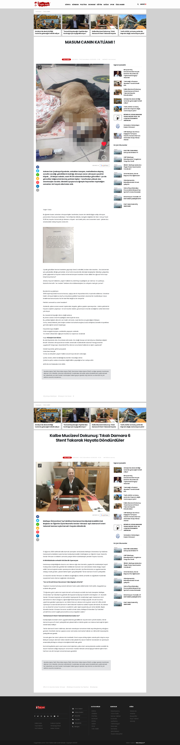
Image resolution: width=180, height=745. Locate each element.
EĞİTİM (99, 4)
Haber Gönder (55, 728)
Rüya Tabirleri (134, 719)
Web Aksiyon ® (140, 743)
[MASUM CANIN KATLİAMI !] (73, 113)
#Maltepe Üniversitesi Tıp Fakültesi (77, 687)
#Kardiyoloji (93, 687)
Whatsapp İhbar (56, 726)
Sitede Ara (133, 711)
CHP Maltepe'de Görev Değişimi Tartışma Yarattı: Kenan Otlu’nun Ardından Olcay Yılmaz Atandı (132, 136)
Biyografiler (133, 716)
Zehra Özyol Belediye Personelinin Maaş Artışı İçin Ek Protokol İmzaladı (132, 190)
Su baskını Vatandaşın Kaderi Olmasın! (131, 126)
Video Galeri (79, 712)
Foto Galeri (78, 709)
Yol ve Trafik (115, 714)
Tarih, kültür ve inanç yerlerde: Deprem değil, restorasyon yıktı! (132, 109)
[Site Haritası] (55, 716)
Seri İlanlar (114, 729)
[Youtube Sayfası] (45, 716)
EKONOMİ (91, 4)
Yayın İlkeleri (38, 726)
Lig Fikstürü (114, 721)
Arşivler (77, 719)
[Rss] (52, 716)
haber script (116, 743)
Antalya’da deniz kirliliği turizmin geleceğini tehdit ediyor (133, 101)
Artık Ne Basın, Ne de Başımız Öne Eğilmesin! (132, 175)
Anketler (132, 714)
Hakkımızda (38, 723)
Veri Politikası (39, 728)
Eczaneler (114, 719)
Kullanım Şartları (56, 723)
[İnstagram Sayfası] (42, 716)
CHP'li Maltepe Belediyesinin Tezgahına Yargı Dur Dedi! (132, 159)
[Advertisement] (25, 37)
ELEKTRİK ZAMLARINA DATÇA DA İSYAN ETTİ (131, 151)
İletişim (76, 727)
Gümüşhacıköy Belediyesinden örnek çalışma (131, 182)
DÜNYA (67, 4)
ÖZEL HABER (120, 4)
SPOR (112, 4)
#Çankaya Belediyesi (50, 396)
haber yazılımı (82, 743)
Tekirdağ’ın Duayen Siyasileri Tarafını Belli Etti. (131, 83)
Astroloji (132, 721)
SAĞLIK (106, 4)
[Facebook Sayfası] (35, 716)
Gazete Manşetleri (116, 734)
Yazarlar (77, 716)
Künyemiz (78, 723)
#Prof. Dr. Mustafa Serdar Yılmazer (54, 687)
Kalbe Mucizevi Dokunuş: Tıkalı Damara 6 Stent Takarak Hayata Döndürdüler (132, 92)
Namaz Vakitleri (116, 716)
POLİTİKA (83, 4)
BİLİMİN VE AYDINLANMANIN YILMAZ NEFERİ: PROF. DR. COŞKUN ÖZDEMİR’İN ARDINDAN (133, 117)
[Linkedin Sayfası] (48, 716)
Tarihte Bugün (115, 724)
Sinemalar (114, 726)
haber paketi (91, 743)
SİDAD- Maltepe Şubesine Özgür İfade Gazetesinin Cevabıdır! (132, 167)
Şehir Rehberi (115, 731)
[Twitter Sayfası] (38, 716)
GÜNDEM (75, 4)
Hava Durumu (115, 711)
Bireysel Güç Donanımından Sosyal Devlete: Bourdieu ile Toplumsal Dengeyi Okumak (131, 74)
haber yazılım (107, 743)
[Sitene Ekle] (58, 716)
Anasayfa (38, 11)
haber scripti (99, 743)
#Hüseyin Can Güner (65, 396)
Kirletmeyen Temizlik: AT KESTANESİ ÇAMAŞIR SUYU (132, 198)
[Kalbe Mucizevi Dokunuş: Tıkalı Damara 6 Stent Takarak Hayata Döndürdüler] (73, 487)
